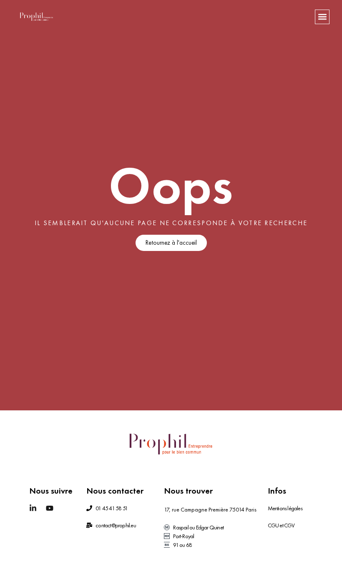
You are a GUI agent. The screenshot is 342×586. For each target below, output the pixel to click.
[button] (322, 17)
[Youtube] (49, 508)
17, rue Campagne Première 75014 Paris (210, 509)
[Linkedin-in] (33, 508)
